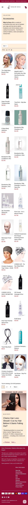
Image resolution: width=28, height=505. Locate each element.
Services (18, 478)
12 (6, 49)
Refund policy (19, 483)
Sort (4, 46)
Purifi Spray (17, 318)
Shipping (18, 480)
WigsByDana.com (13, 500)
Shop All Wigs (19, 472)
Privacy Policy (19, 486)
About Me (18, 470)
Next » (15, 387)
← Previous (6, 442)
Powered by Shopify (6, 502)
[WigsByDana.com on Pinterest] (4, 497)
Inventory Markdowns (21, 473)
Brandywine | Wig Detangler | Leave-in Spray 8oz (20, 185)
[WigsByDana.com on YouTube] (8, 497)
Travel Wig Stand (6, 347)
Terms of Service (20, 485)
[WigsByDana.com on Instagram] (6, 497)
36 (11, 49)
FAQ (17, 477)
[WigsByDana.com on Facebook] (2, 497)
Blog (17, 475)
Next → (14, 442)
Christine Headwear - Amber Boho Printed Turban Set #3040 (7, 373)
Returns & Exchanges (21, 481)
